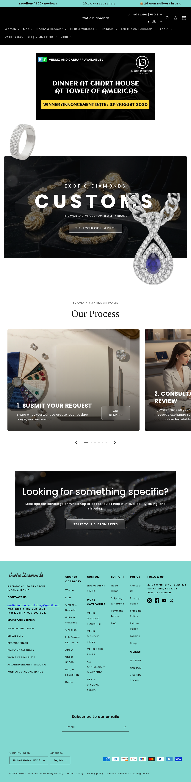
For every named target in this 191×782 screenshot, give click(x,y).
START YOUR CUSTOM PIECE (95, 228)
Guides (135, 652)
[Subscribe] (125, 727)
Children (71, 630)
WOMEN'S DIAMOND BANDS (25, 672)
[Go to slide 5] (102, 442)
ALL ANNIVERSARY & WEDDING (26, 664)
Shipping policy (139, 773)
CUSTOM (136, 668)
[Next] (115, 442)
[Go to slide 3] (95, 442)
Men (68, 597)
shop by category (73, 579)
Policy (135, 577)
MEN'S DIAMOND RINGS (93, 636)
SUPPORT (117, 577)
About (69, 650)
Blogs (133, 643)
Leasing (135, 636)
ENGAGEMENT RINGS (21, 628)
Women (70, 590)
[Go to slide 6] (106, 442)
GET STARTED (116, 413)
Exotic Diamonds (29, 773)
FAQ (113, 623)
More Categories (96, 602)
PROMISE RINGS (17, 643)
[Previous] (76, 442)
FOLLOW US (155, 577)
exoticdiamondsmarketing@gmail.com (33, 605)
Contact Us (17, 597)
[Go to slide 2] (91, 442)
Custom (93, 577)
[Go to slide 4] (99, 442)
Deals (69, 682)
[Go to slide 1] (86, 442)
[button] (12, 29)
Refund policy (75, 773)
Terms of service (117, 773)
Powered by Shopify (51, 773)
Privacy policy (95, 773)
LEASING (135, 660)
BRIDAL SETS (15, 636)
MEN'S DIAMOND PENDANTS (94, 618)
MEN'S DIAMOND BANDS (93, 685)
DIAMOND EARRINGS (20, 650)
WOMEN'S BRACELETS (21, 657)
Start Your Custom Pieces (95, 524)
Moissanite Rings (21, 620)
